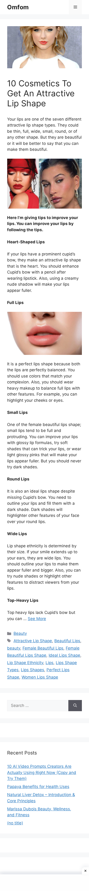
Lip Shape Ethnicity (25, 662)
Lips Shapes (32, 669)
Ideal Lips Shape (64, 655)
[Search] (75, 705)
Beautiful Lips (67, 640)
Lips (49, 662)
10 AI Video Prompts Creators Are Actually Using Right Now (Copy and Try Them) (41, 772)
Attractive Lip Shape (33, 640)
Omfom (18, 7)
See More (37, 618)
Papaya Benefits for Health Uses (38, 786)
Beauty (20, 633)
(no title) (15, 823)
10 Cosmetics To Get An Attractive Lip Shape (41, 93)
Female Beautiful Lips (43, 648)
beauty (13, 648)
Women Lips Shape (40, 677)
